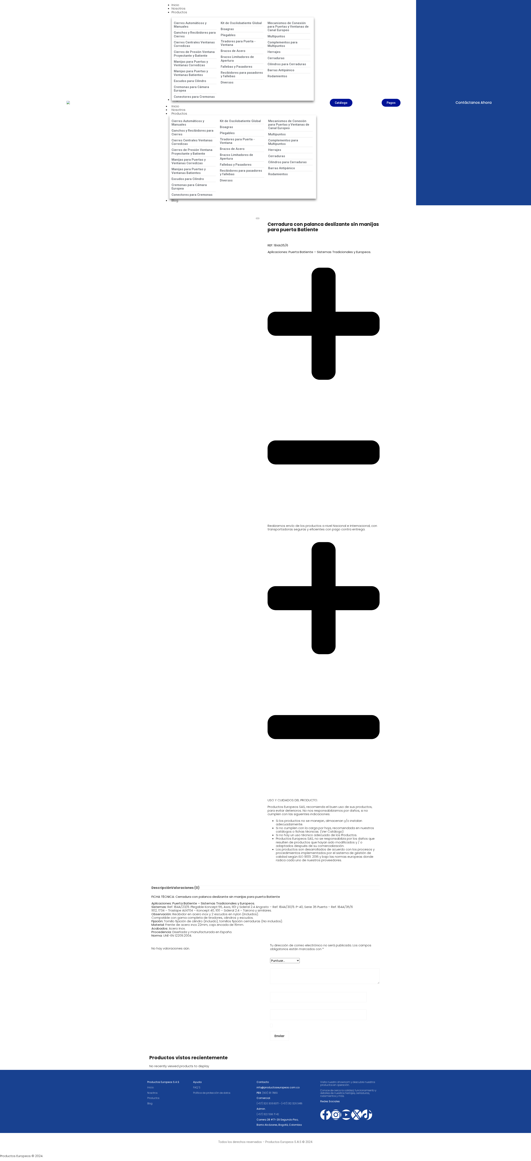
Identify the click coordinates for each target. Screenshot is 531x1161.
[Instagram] (336, 1115)
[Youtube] (346, 1115)
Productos (179, 113)
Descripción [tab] (161, 887)
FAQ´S (196, 1087)
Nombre (277, 988)
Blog (175, 200)
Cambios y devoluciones (287, 793)
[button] (324, 390)
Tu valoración (281, 965)
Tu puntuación (282, 954)
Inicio (150, 1087)
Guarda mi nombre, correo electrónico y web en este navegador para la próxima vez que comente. (323, 1025)
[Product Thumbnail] (257, 218)
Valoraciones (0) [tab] (185, 887)
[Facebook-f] (325, 1115)
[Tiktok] (367, 1115)
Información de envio (284, 519)
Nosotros (152, 1093)
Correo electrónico (285, 1006)
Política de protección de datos (212, 1093)
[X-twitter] (356, 1115)
